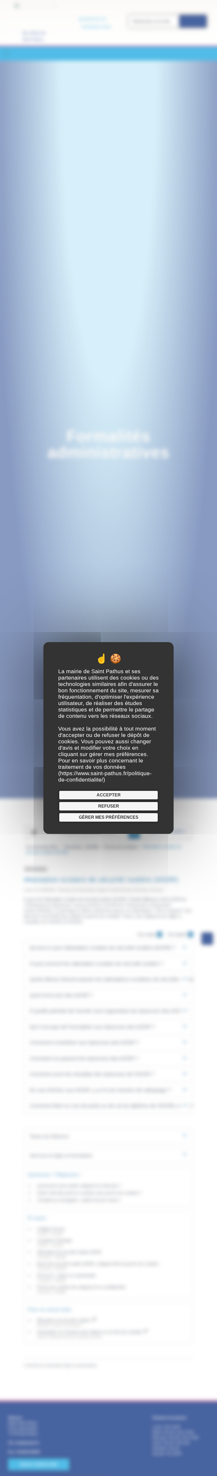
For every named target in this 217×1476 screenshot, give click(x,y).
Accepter (109, 795)
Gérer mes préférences (108, 817)
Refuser (108, 806)
